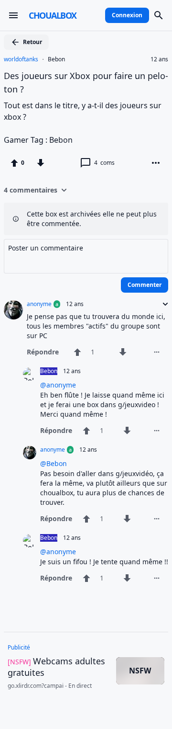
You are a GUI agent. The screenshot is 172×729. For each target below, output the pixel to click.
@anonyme (58, 384)
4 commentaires (30, 189)
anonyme (39, 304)
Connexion (127, 15)
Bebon (56, 59)
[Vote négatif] (40, 163)
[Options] (155, 163)
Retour (32, 42)
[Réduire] (162, 304)
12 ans (159, 59)
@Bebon (53, 463)
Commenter (144, 285)
